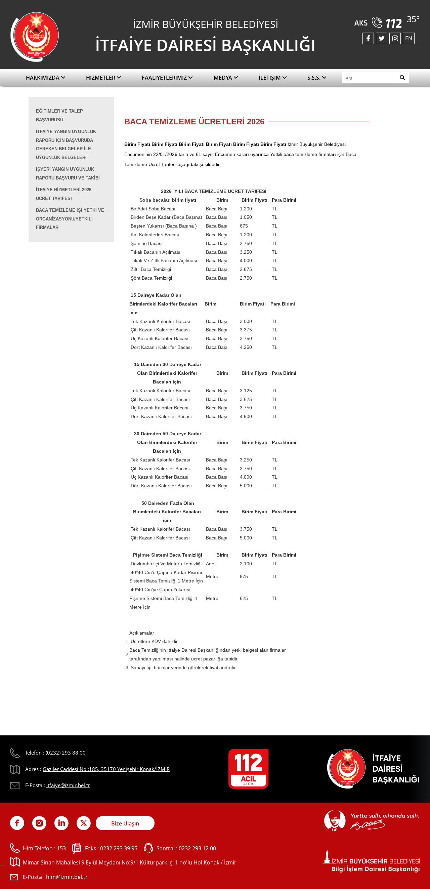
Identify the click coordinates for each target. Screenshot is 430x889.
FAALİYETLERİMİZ (165, 77)
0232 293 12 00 (197, 848)
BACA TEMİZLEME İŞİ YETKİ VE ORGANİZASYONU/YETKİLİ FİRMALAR (70, 219)
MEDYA (223, 77)
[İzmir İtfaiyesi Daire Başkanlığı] (34, 36)
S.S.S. (314, 77)
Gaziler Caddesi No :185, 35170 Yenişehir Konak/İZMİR (106, 769)
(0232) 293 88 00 (66, 752)
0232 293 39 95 (118, 848)
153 (61, 848)
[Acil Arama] (379, 20)
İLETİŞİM (270, 77)
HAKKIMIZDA (43, 77)
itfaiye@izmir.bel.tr (68, 785)
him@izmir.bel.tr (67, 877)
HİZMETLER (101, 77)
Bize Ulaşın (125, 823)
